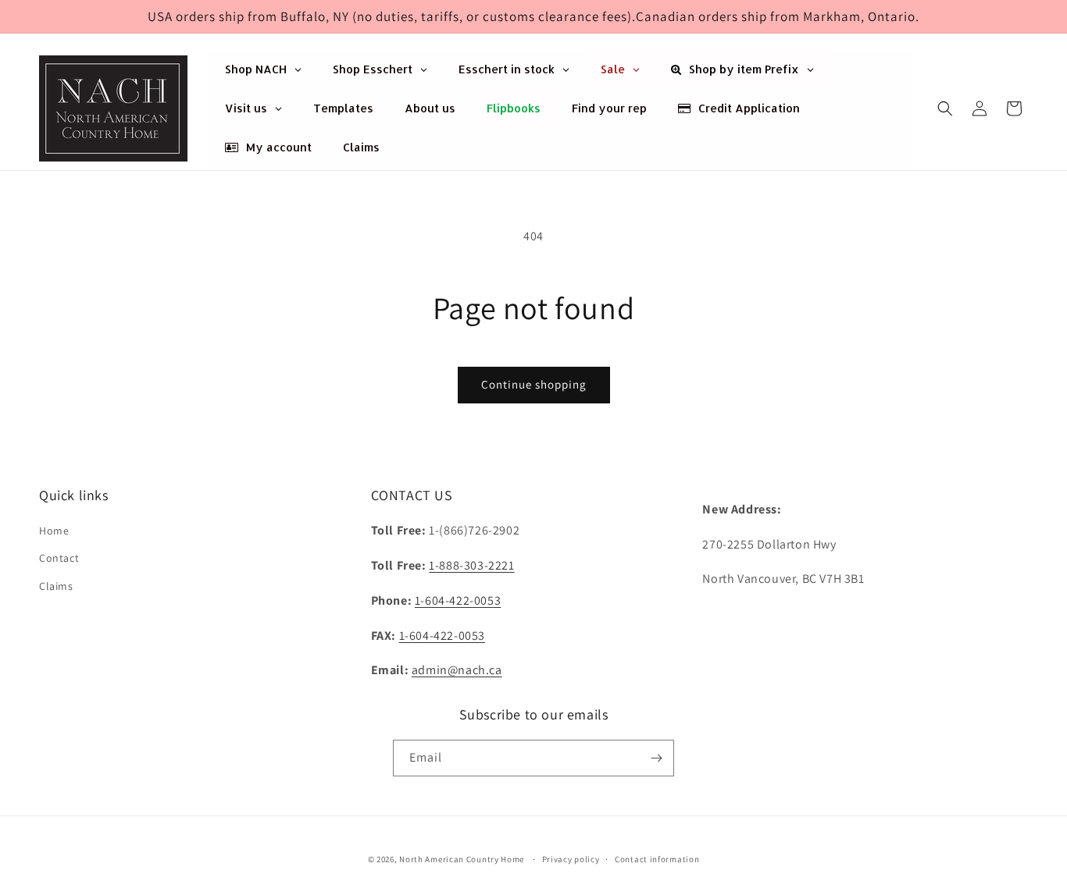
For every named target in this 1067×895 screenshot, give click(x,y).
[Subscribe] (656, 758)
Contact (59, 558)
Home (54, 531)
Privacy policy (571, 859)
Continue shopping (534, 384)
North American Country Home (461, 859)
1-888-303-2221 (471, 565)
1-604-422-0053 (458, 600)
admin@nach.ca (457, 670)
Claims (56, 586)
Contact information (657, 859)
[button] (945, 108)
